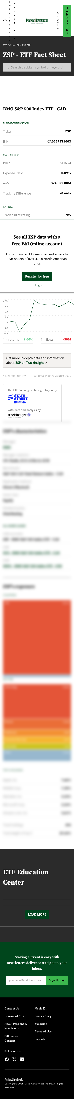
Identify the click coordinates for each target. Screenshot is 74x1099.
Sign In (58, 21)
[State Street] (18, 399)
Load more (37, 914)
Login (38, 285)
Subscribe (67, 21)
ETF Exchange (11, 45)
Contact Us (12, 1008)
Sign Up (54, 980)
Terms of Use (43, 1031)
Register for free (37, 276)
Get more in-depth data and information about (35, 360)
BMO (7, 447)
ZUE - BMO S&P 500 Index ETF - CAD (31, 553)
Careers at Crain (15, 1016)
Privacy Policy (43, 1016)
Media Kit (40, 1008)
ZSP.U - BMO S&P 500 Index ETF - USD (32, 566)
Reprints (40, 1039)
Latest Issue (10, 21)
